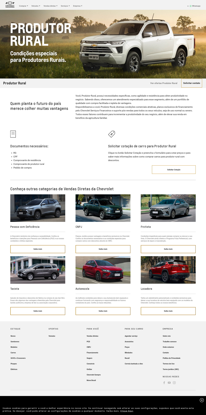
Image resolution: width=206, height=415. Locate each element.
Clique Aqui (126, 411)
